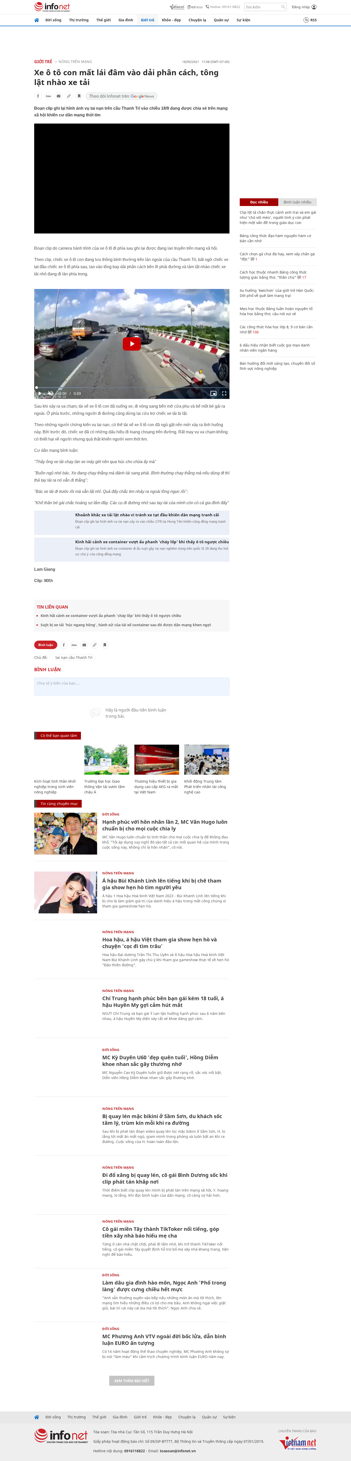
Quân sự (221, 19)
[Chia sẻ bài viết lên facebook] (38, 96)
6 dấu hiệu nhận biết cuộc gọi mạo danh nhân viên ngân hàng (275, 348)
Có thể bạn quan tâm (59, 735)
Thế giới (103, 19)
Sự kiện (243, 19)
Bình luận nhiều (297, 202)
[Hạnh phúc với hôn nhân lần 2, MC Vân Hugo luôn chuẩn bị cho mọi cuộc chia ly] (65, 834)
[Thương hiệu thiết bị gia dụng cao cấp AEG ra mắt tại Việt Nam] (156, 760)
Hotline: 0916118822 (225, 7)
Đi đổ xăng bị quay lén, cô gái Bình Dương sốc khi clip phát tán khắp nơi (164, 1178)
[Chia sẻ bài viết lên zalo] (48, 96)
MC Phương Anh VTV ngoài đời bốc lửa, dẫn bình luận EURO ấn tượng (164, 1339)
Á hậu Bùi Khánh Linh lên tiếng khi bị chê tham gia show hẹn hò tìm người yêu (161, 884)
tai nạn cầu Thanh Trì (74, 657)
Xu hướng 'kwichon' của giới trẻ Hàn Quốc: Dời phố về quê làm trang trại (277, 293)
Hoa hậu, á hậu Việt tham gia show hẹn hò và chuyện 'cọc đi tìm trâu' (159, 943)
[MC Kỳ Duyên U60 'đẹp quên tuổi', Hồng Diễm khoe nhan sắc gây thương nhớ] (65, 1069)
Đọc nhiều (259, 202)
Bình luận (45, 645)
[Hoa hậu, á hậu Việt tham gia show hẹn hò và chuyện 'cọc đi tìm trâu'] (65, 951)
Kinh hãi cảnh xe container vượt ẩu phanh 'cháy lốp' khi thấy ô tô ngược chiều (152, 541)
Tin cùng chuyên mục (59, 803)
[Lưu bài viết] (79, 96)
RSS (313, 19)
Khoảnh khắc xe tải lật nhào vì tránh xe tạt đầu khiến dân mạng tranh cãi (147, 514)
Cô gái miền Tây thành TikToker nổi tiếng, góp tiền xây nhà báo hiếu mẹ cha (160, 1232)
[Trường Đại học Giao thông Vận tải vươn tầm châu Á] (106, 760)
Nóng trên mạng (75, 61)
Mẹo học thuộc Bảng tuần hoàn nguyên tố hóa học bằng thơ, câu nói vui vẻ (276, 311)
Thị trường (79, 19)
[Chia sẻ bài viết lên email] (58, 96)
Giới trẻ (147, 19)
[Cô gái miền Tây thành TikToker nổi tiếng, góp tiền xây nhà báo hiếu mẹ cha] (65, 1241)
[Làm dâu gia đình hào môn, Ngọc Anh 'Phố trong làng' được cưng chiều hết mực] (65, 1294)
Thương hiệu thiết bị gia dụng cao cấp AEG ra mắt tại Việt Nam (156, 786)
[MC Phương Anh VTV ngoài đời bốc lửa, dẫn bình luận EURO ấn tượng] (65, 1348)
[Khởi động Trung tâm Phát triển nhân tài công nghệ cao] (206, 760)
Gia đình (125, 19)
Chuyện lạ (197, 19)
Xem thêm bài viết (131, 1380)
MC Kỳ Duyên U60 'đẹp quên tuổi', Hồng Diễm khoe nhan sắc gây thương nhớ (160, 1060)
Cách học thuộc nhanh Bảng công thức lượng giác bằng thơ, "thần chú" (273, 275)
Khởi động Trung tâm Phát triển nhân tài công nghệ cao (205, 786)
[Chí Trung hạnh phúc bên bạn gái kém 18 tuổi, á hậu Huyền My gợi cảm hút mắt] (65, 1010)
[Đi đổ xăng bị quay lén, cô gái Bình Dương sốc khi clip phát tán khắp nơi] (65, 1187)
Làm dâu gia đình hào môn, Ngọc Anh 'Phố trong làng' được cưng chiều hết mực (164, 1286)
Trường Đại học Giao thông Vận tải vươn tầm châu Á (104, 786)
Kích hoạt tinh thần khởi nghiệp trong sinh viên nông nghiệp (55, 786)
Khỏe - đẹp (171, 19)
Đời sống (53, 19)
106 (255, 332)
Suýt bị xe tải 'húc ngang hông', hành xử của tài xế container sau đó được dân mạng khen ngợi (126, 624)
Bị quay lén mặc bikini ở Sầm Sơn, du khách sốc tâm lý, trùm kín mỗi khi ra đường (162, 1119)
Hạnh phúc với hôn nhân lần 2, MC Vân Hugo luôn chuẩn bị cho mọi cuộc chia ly (164, 825)
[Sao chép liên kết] (69, 96)
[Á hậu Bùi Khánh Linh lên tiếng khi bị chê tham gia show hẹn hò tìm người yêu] (65, 892)
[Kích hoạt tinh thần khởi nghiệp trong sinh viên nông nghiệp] (56, 760)
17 (303, 277)
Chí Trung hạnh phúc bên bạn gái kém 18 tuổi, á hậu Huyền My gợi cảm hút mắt (163, 1001)
